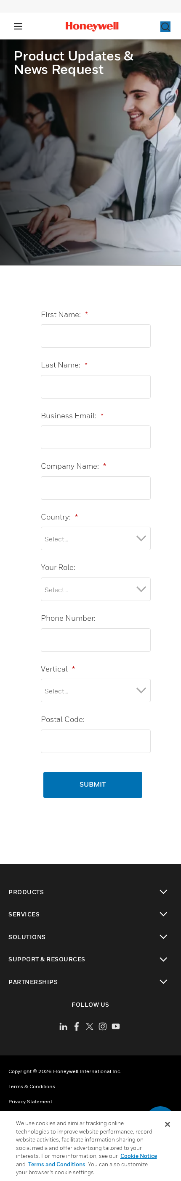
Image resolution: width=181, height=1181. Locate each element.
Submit (93, 785)
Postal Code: (63, 719)
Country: (59, 516)
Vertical (58, 668)
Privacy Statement (30, 1101)
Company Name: (73, 466)
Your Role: (58, 567)
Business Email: (72, 415)
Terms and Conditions (56, 1164)
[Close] (167, 1124)
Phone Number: (68, 618)
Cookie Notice (138, 1155)
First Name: (64, 314)
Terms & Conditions (31, 1086)
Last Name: (64, 364)
